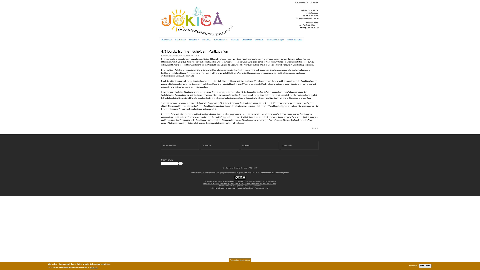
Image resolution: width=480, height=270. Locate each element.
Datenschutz (206, 145)
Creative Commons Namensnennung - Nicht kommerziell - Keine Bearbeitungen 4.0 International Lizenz (239, 183)
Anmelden (314, 2)
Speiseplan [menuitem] (235, 39)
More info (94, 267)
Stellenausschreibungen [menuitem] (275, 39)
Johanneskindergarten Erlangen (231, 181)
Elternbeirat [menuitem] (259, 39)
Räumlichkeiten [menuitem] (166, 39)
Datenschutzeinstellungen (240, 260)
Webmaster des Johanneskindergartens (275, 173)
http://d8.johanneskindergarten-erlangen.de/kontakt (233, 188)
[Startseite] (197, 21)
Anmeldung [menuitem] (206, 39)
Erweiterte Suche (301, 2)
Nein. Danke (425, 266)
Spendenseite (287, 145)
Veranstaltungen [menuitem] (218, 40)
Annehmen (413, 265)
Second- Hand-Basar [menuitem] (294, 39)
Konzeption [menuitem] (192, 40)
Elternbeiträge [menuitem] (247, 39)
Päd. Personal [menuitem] (180, 39)
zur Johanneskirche (169, 145)
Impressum (246, 145)
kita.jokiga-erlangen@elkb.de (307, 18)
